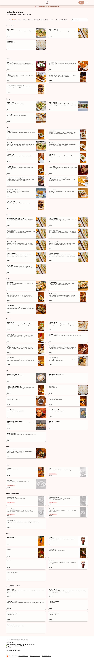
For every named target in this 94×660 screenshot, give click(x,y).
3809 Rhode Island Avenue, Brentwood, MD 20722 (20, 644)
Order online (16, 650)
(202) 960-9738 (10, 642)
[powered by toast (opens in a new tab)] (12, 656)
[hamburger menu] (87, 2)
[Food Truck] (47, 3)
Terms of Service (23, 656)
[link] (14, 20)
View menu (9, 650)
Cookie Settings (46, 656)
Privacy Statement (35, 656)
